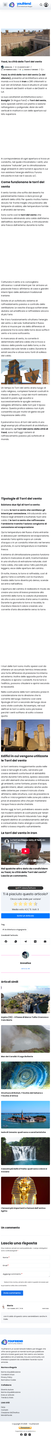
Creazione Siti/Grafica (10, 1412)
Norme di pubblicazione (11, 1372)
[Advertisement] (25, 18)
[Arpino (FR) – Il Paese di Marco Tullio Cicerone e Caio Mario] (25, 999)
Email (6, 1265)
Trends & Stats (7, 1397)
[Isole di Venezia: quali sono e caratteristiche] (25, 1114)
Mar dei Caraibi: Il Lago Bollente (17, 1056)
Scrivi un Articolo (25, 915)
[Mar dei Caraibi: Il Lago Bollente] (25, 1039)
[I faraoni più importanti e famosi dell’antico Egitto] (25, 1190)
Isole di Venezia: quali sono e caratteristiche (23, 1132)
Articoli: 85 (25, 969)
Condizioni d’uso (7, 1374)
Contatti (4, 1410)
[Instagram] (29, 1434)
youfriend (24, 3)
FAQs (3, 1407)
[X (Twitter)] (35, 942)
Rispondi (45, 1308)
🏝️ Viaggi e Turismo (30, 70)
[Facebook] (6, 942)
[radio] (15, 904)
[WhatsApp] (16, 942)
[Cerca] (41, 5)
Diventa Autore (7, 1389)
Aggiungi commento (12, 1274)
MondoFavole (6, 1415)
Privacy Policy (6, 1377)
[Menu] (5, 4)
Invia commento (12, 1293)
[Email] (45, 942)
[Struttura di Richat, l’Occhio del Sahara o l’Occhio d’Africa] (25, 1075)
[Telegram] (25, 942)
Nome (6, 1257)
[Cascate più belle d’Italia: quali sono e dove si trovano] (25, 1151)
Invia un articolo (7, 1395)
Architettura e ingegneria (14, 929)
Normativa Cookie (8, 1380)
